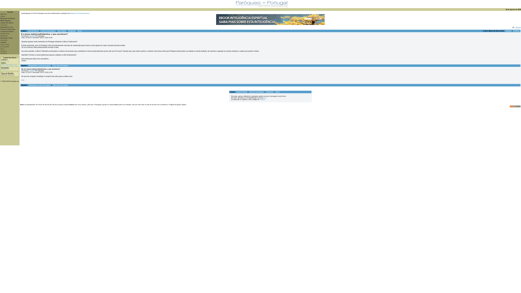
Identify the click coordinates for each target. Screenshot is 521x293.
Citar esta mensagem (60, 66)
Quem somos (4, 44)
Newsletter (3, 40)
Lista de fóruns (33, 31)
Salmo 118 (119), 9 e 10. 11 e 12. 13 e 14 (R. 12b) (9, 65)
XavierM (32, 36)
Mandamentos (5, 33)
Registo (262, 99)
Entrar (79, 31)
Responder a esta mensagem (40, 66)
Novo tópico (61, 31)
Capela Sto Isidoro (9, 57)
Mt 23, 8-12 (5, 69)
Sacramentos (4, 46)
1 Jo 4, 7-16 (5, 61)
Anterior (508, 31)
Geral (518, 27)
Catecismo (3, 25)
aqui (265, 98)
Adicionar (3, 14)
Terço (2, 49)
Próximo (516, 31)
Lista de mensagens (48, 31)
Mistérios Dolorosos (7, 75)
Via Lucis (3, 51)
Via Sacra (3, 53)
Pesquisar (72, 31)
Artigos (2, 16)
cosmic (32, 70)
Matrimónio (4, 36)
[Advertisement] (270, 126)
